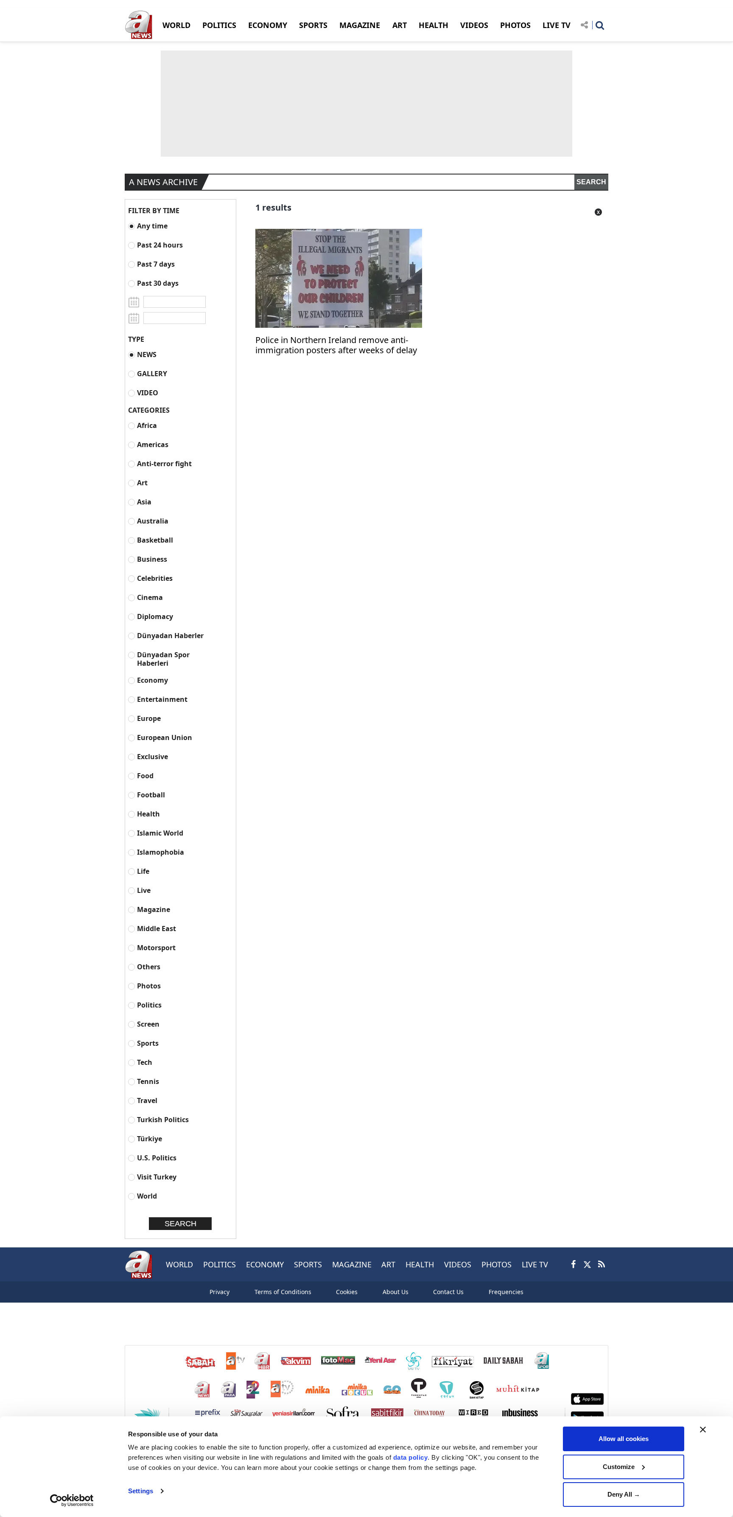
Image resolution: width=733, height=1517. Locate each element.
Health (148, 813)
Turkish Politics (163, 1119)
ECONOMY (267, 25)
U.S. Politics (156, 1157)
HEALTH (433, 25)
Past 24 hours (160, 244)
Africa (147, 425)
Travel (147, 1100)
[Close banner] (703, 1430)
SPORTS (313, 25)
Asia (144, 501)
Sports (148, 1043)
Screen (148, 1023)
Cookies (347, 1292)
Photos (149, 985)
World (147, 1195)
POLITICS (219, 25)
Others (148, 966)
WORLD (176, 25)
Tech (144, 1062)
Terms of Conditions (283, 1292)
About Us (395, 1292)
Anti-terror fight (164, 463)
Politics (149, 1004)
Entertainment (162, 699)
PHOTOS (515, 25)
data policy (410, 1457)
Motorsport (156, 947)
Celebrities (155, 578)
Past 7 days (156, 263)
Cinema (150, 597)
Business (152, 558)
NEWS (147, 354)
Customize (619, 1466)
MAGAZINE (359, 25)
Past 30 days (158, 283)
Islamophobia (160, 851)
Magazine (153, 909)
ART (399, 25)
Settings (140, 1490)
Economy (152, 679)
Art (142, 482)
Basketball (155, 539)
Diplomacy (155, 616)
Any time (152, 225)
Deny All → (623, 1494)
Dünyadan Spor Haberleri (163, 658)
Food (145, 775)
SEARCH (591, 182)
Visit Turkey (156, 1176)
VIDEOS (474, 25)
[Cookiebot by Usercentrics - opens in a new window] (72, 1500)
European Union (164, 737)
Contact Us (448, 1292)
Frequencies (506, 1292)
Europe (149, 718)
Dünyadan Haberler (170, 635)
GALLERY (152, 373)
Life (143, 871)
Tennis (148, 1081)
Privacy (219, 1292)
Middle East (156, 928)
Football (151, 794)
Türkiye (149, 1138)
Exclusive (152, 756)
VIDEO (147, 392)
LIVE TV (557, 25)
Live (144, 890)
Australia (152, 520)
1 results (273, 207)
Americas (152, 444)
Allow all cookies (624, 1438)
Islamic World (160, 832)
